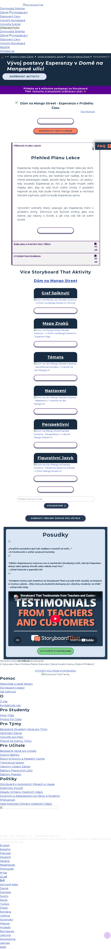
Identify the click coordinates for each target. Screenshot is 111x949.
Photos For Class (11, 719)
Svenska (5, 892)
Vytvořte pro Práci (11, 737)
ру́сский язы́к (9, 884)
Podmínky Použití (11, 788)
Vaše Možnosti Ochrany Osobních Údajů (26, 803)
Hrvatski (5, 927)
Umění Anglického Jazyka (50, 56)
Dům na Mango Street (78, 56)
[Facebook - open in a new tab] (2, 818)
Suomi (4, 896)
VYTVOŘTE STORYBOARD (55, 651)
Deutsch (5, 857)
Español (5, 849)
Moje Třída (7, 715)
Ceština (5, 915)
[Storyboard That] (33, 4)
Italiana (5, 861)
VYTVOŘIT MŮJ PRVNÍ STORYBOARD (55, 670)
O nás (4, 701)
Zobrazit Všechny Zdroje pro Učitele (55, 518)
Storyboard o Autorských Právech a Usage (27, 784)
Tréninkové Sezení (12, 762)
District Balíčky (10, 755)
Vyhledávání (55, 505)
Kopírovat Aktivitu (24, 76)
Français (5, 853)
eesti (3, 947)
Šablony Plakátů (10, 774)
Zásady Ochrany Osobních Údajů (21, 792)
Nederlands (7, 865)
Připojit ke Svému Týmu (16, 741)
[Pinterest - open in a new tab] (2, 832)
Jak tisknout (8, 691)
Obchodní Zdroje (11, 733)
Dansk (4, 888)
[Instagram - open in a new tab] (2, 822)
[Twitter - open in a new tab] (2, 827)
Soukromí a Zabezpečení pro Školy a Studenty (30, 796)
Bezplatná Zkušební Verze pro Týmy (23, 729)
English (5, 845)
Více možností (88, 111)
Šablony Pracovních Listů (16, 770)
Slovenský (6, 919)
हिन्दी (2, 880)
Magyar (5, 923)
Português (7, 868)
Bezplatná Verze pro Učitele (18, 751)
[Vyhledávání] (18, 12)
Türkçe (4, 904)
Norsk (4, 900)
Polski (4, 908)
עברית (3, 872)
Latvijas (5, 943)
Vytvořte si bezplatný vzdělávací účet (57, 91)
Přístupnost (7, 799)
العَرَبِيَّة (3, 876)
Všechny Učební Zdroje (22, 56)
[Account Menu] (10, 28)
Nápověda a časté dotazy (16, 684)
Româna (5, 911)
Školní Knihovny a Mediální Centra (22, 758)
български (7, 931)
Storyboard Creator (12, 687)
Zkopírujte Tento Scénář (55, 131)
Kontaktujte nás (10, 705)
